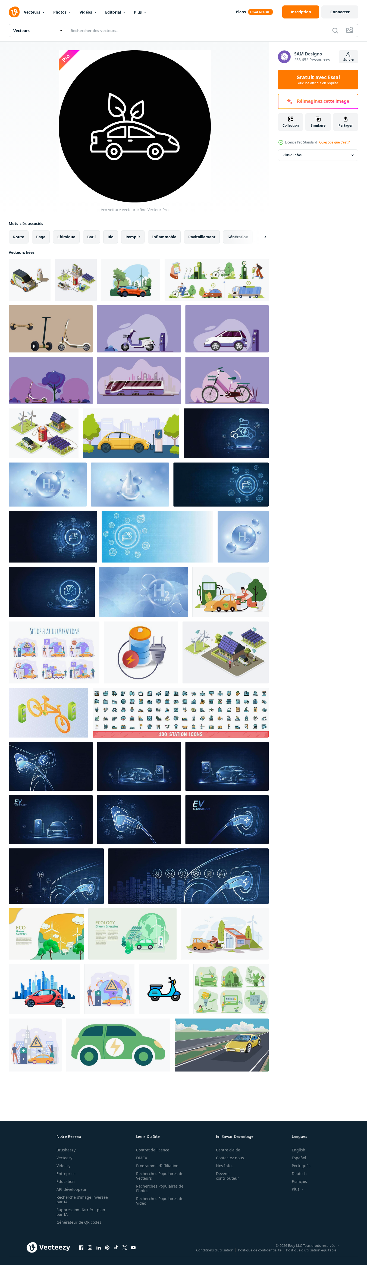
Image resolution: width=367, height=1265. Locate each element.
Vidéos (86, 12)
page (40, 236)
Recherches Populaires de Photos (159, 1188)
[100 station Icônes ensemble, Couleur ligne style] (181, 713)
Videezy (63, 1165)
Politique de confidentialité (259, 1249)
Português (301, 1165)
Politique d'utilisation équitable (311, 1249)
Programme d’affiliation (157, 1165)
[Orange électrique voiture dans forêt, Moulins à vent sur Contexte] (130, 280)
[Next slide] (260, 236)
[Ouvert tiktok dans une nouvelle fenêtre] (116, 1247)
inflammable (164, 236)
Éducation (66, 1181)
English (298, 1149)
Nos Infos (224, 1165)
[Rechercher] (335, 30)
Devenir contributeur (227, 1176)
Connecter (340, 11)
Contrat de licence (152, 1149)
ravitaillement (201, 236)
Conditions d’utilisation (214, 1249)
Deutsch (299, 1173)
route (18, 236)
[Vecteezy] (14, 12)
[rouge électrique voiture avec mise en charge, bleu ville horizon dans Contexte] (44, 989)
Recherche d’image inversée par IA (82, 1199)
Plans (241, 11)
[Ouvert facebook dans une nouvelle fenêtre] (81, 1247)
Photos (60, 12)
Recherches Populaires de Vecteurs (159, 1176)
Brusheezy (66, 1149)
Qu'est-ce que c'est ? (334, 142)
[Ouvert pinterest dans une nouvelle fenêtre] (107, 1247)
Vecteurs (32, 12)
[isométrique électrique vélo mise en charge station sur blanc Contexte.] (48, 713)
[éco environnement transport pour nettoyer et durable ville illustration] (51, 328)
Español (299, 1157)
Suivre (348, 59)
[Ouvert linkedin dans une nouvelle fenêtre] (98, 1247)
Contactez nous (230, 1157)
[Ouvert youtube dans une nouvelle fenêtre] (133, 1247)
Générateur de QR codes (79, 1222)
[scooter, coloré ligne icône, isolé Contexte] (164, 989)
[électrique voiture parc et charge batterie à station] (131, 433)
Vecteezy (64, 1157)
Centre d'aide (228, 1149)
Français (299, 1181)
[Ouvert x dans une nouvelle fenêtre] (125, 1247)
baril (91, 236)
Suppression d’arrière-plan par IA (81, 1212)
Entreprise (66, 1173)
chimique (66, 236)
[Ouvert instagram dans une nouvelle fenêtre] (90, 1247)
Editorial (113, 12)
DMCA (141, 1157)
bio (111, 236)
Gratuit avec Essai (318, 79)
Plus (138, 12)
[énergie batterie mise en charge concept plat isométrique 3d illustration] (141, 652)
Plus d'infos (292, 155)
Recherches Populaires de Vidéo (159, 1201)
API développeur (72, 1189)
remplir (133, 236)
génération (237, 236)
